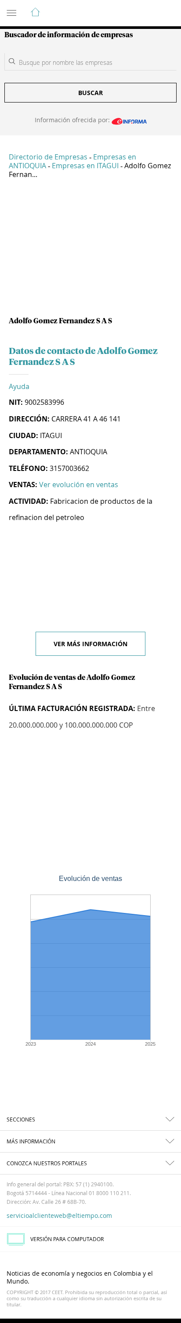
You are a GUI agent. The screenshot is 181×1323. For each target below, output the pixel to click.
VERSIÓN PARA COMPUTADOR (67, 1238)
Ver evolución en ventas (78, 484)
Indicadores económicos (148, 13)
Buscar (90, 92)
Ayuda (19, 386)
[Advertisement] (90, 251)
